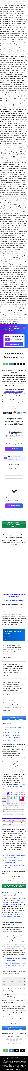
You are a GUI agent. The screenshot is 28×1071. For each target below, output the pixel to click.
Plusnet (8, 831)
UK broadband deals (9, 1066)
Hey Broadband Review (12, 740)
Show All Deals (15, 505)
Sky (24, 829)
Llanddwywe (5, 1068)
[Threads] (22, 364)
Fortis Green (20, 1066)
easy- (9, 1064)
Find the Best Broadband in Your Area (14, 336)
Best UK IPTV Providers (12, 732)
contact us (8, 406)
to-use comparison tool (16, 1064)
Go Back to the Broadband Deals (14, 600)
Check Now (15, 448)
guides (24, 1062)
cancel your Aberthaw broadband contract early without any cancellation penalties (12, 914)
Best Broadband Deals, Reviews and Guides (14, 328)
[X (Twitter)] (16, 364)
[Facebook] (11, 364)
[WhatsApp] (5, 364)
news (20, 1062)
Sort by (14, 474)
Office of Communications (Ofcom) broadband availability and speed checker (15, 966)
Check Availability (14, 344)
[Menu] (24, 328)
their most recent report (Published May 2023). (13, 786)
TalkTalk (15, 835)
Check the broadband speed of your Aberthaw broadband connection (12, 902)
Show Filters (15, 469)
